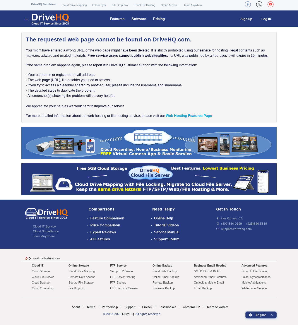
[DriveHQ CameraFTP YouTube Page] (270, 4)
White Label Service (254, 288)
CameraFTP (191, 307)
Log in (266, 19)
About (76, 307)
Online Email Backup (165, 277)
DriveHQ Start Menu (43, 4)
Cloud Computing (42, 288)
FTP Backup (118, 282)
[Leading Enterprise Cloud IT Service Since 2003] (149, 179)
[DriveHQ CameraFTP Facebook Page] (248, 4)
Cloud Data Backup (164, 271)
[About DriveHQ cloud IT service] (46, 215)
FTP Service (118, 265)
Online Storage (79, 265)
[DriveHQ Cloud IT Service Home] (47, 19)
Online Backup (162, 265)
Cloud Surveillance (46, 231)
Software (139, 19)
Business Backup (163, 288)
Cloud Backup (41, 282)
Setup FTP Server (121, 271)
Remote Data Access (82, 277)
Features (117, 19)
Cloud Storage (41, 271)
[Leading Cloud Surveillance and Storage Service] (149, 143)
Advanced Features (254, 265)
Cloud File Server (43, 277)
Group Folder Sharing (254, 271)
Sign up (246, 19)
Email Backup (203, 288)
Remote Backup (162, 282)
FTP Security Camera (124, 288)
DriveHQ (128, 314)
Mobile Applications (253, 282)
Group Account (169, 5)
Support (130, 307)
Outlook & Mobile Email (209, 282)
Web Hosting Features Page (189, 116)
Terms (91, 307)
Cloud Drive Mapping (74, 5)
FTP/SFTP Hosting (144, 5)
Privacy (147, 307)
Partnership (110, 307)
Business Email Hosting (210, 265)
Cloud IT (37, 265)
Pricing (159, 19)
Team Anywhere (193, 5)
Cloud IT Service (44, 226)
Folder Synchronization (256, 277)
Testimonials (167, 307)
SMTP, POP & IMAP (207, 271)
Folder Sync (99, 5)
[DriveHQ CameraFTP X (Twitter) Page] (259, 4)
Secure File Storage (81, 282)
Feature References (46, 258)
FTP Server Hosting (122, 277)
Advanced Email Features (210, 277)
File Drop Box (120, 5)
